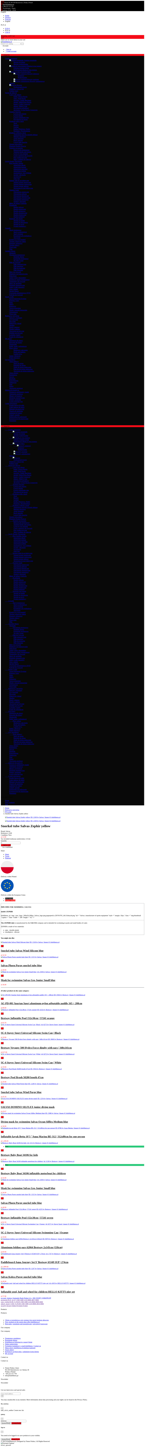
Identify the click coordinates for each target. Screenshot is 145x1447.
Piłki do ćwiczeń (14, 262)
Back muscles (18, 140)
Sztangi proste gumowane (22, 182)
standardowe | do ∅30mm (22, 173)
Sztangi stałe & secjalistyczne (19, 180)
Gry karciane (13, 320)
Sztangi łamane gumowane (23, 184)
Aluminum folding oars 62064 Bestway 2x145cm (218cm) (32, 1247)
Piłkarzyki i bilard (15, 323)
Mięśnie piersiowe (20, 137)
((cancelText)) (6, 1423)
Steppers (12, 83)
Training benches (15, 112)
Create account (10, 51)
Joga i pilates (13, 289)
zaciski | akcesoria (20, 175)
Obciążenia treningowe (17, 255)
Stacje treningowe (15, 230)
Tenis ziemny (13, 373)
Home (7, 800)
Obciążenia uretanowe (21, 199)
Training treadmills (30, 60)
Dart (10, 384)
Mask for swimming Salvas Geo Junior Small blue (28, 980)
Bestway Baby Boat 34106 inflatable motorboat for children (33, 1173)
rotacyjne (17, 179)
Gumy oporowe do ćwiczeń (23, 156)
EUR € (7, 28)
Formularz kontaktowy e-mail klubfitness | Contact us (23, 1346)
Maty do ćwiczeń (15, 272)
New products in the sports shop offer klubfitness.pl (22, 1322)
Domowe (21, 76)
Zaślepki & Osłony (15, 413)
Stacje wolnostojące (20, 232)
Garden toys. (18, 354)
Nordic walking (14, 329)
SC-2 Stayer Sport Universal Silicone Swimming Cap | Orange (34, 1232)
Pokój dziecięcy (14, 358)
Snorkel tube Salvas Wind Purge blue (21, 1092)
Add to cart (6, 845)
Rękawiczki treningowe (22, 150)
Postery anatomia (15, 400)
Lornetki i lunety (14, 335)
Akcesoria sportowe (16, 388)
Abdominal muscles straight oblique (26, 135)
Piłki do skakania (19, 268)
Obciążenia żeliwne (20, 194)
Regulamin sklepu (11, 1340)
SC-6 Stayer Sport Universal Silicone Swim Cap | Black (31, 1032)
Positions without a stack (17, 133)
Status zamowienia (11, 1344)
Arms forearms (19, 138)
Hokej (11, 386)
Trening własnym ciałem (17, 241)
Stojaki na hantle (19, 220)
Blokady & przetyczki (16, 409)
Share (7, 854)
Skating (11, 325)
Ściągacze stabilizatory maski (19, 392)
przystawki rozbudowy (21, 108)
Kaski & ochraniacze (16, 337)
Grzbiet (16, 127)
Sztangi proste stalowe (21, 186)
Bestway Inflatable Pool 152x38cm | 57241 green (27, 1217)
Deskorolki (13, 344)
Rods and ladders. (20, 352)
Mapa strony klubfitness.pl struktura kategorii (20, 1348)
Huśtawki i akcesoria (21, 350)
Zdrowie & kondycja (12, 390)
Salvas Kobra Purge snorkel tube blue (21, 1277)
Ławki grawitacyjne (16, 401)
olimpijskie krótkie (20, 171)
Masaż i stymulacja (15, 396)
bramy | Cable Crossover (22, 104)
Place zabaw (13, 348)
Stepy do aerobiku (15, 283)
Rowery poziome (33, 79)
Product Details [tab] (10, 900)
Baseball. (12, 379)
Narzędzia (12, 421)
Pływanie (12, 321)
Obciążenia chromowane (22, 198)
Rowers (19, 85)
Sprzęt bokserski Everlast (17, 299)
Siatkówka (12, 382)
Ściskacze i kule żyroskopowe (19, 280)
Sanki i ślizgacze (14, 356)
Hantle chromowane (20, 213)
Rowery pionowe (33, 74)
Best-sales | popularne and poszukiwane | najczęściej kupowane (26, 1324)
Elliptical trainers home (21, 68)
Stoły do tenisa (18, 363)
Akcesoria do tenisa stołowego (24, 371)
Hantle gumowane (20, 209)
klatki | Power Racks (20, 96)
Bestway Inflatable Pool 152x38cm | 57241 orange (28, 1018)
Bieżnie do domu (19, 62)
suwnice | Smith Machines (22, 100)
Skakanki (12, 253)
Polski (7, 16)
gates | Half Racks (20, 98)
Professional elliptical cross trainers (25, 70)
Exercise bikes (26, 72)
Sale (6, 804)
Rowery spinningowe (37, 81)
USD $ (7, 32)
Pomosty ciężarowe (15, 243)
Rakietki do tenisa (20, 365)
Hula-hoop (13, 276)
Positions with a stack (16, 121)
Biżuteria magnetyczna (17, 398)
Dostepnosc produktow (13, 1338)
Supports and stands (16, 219)
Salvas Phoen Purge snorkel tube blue (21, 965)
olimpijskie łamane (20, 167)
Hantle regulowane (20, 215)
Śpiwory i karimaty (15, 318)
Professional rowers (20, 87)
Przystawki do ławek (21, 119)
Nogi (15, 123)
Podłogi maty (13, 91)
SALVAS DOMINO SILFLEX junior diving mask (28, 1107)
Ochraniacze (13, 312)
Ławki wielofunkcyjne (21, 117)
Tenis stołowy (14, 361)
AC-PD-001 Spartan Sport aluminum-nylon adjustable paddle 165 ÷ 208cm (41, 1003)
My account (9, 1353)
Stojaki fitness (14, 291)
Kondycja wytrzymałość (17, 240)
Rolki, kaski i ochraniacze (18, 346)
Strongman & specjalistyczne (23, 188)
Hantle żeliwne (19, 207)
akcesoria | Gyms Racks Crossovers (25, 110)
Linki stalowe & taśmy (17, 407)
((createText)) (16, 1423)
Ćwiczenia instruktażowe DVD (19, 293)
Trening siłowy (14, 245)
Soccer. (11, 377)
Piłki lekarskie (18, 270)
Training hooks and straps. (22, 152)
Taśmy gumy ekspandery (17, 278)
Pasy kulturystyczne (20, 157)
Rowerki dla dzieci (15, 342)
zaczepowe (17, 177)
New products (10, 802)
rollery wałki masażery (17, 287)
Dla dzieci (8, 339)
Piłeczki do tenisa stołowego (23, 369)
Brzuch (16, 125)
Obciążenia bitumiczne (21, 196)
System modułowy (20, 226)
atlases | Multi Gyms (20, 106)
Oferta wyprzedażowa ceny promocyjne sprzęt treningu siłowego (27, 1320)
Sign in (8, 49)
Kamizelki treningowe (21, 259)
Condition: (4, 835)
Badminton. (13, 375)
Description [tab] (9, 898)
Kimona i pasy (14, 300)
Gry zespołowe (10, 360)
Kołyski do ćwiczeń (16, 295)
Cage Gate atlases (15, 95)
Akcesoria (17, 238)
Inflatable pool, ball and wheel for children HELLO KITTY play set (38, 1291)
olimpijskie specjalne (20, 169)
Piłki (10, 249)
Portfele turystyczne (16, 333)
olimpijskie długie (19, 165)
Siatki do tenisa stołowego (22, 367)
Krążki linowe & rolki (16, 405)
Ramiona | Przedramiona (22, 131)
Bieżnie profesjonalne (21, 64)
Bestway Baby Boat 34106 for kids (19, 1155)
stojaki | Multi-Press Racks (22, 102)
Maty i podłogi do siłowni (22, 159)
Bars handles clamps (16, 163)
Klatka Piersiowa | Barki (22, 129)
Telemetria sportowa (16, 394)
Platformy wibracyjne (16, 89)
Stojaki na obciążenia (21, 222)
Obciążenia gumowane (21, 192)
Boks (11, 302)
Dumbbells (13, 205)
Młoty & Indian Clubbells (18, 203)
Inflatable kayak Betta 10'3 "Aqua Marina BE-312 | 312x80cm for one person (43, 1136)
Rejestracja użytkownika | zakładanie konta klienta (22, 1352)
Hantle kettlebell (19, 217)
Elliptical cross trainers (34, 66)
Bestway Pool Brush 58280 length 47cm (22, 1077)
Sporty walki (9, 297)
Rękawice (12, 306)
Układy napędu (14, 415)
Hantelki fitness (19, 257)
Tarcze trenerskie (15, 308)
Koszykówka (13, 381)
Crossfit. (8, 228)
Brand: (3, 831)
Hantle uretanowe (19, 211)
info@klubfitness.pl (8, 4)
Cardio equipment (11, 58)
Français (8, 19)
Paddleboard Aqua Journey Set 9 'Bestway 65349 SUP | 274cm (34, 1262)
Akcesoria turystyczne (16, 331)
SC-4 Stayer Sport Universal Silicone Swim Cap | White (31, 1062)
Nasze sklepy (9, 1350)
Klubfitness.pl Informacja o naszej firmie (18, 1342)
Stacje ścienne (18, 234)
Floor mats (12, 247)
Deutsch (8, 17)
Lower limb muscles (20, 142)
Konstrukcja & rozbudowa (22, 236)
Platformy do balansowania (18, 274)
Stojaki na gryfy (19, 224)
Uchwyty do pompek (21, 154)
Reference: (4, 833)
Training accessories (16, 148)
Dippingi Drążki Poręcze (17, 146)
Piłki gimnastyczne (20, 264)
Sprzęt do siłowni (11, 93)
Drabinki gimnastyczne (17, 285)
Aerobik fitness (10, 251)
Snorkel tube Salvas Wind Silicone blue (22, 950)
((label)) (3, 1421)
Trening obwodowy (16, 144)
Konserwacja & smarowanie (18, 419)
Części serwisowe (11, 403)
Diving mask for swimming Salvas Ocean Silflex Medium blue (34, 1121)
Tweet (7, 856)
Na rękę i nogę (18, 260)
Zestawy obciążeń (20, 201)
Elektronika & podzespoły (18, 417)
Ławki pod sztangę (20, 114)
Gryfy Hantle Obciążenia (13, 161)
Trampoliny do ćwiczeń (17, 281)
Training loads (14, 190)
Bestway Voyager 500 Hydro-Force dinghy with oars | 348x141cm (36, 1047)
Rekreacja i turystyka (12, 316)
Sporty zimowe (14, 327)
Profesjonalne (22, 77)
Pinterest (8, 858)
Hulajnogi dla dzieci (16, 341)
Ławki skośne (18, 116)
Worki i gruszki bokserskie (18, 310)
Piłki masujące (18, 266)
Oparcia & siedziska (16, 411)
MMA (11, 304)
